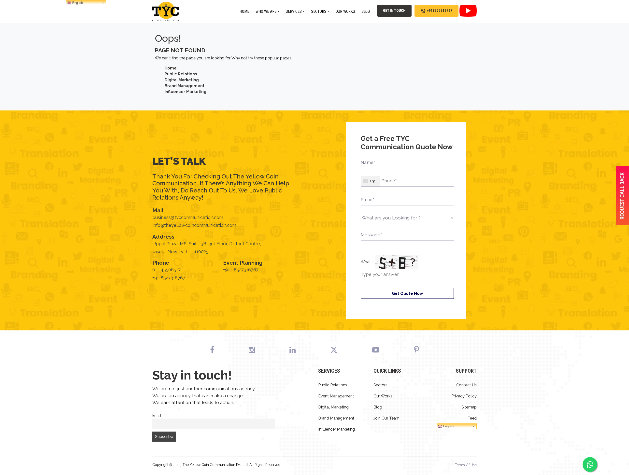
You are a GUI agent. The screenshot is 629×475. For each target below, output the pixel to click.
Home (244, 11)
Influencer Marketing (185, 91)
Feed (472, 418)
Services (294, 11)
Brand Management (184, 85)
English (448, 426)
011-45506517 (166, 269)
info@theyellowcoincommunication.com (194, 225)
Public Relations (181, 74)
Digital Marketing (182, 80)
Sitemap (469, 407)
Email (156, 415)
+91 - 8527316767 (240, 269)
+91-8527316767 (168, 277)
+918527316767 (439, 10)
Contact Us (466, 385)
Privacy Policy (464, 396)
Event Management (336, 396)
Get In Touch (394, 10)
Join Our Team (386, 418)
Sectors (318, 11)
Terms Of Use (466, 465)
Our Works (345, 11)
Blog (365, 11)
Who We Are (266, 11)
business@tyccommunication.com (187, 217)
